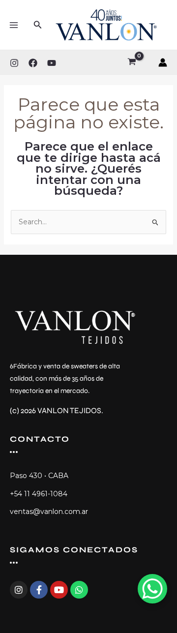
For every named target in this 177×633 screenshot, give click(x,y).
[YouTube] (51, 63)
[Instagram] (14, 63)
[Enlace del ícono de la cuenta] (162, 62)
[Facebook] (33, 63)
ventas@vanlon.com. (46, 511)
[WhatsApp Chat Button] (152, 588)
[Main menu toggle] (14, 25)
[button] (37, 25)
